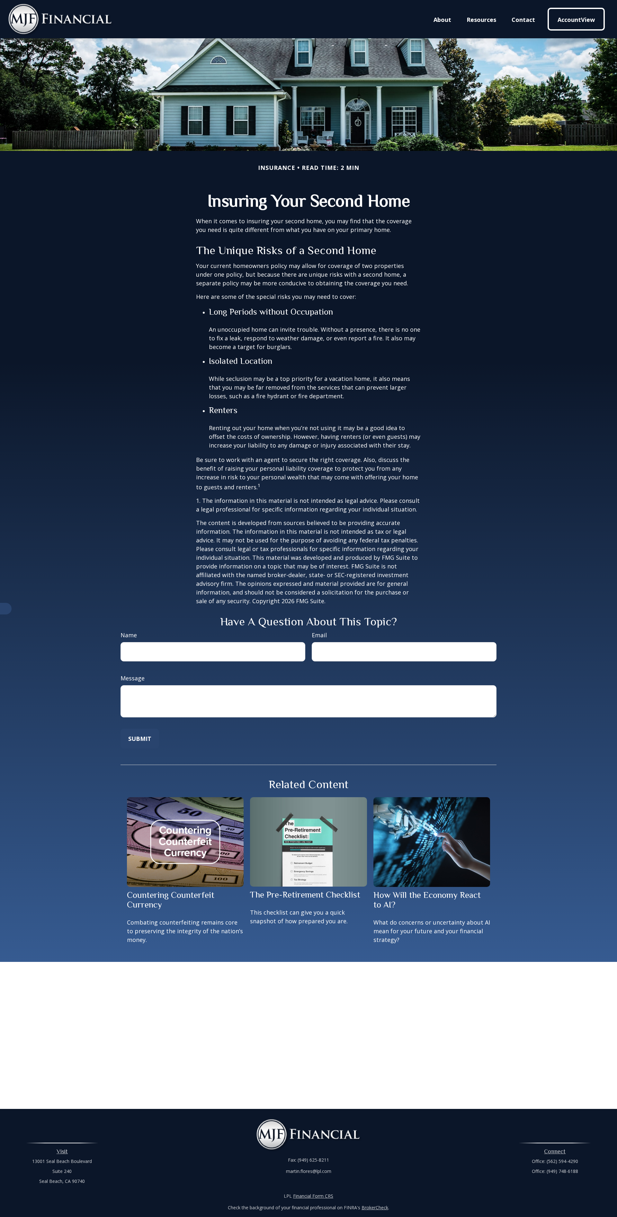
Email (319, 635)
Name (129, 635)
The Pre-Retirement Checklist (305, 894)
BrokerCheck (375, 1207)
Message (133, 678)
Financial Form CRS (313, 1196)
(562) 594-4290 (562, 1161)
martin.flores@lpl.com (308, 1171)
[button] (442, 19)
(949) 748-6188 (562, 1171)
